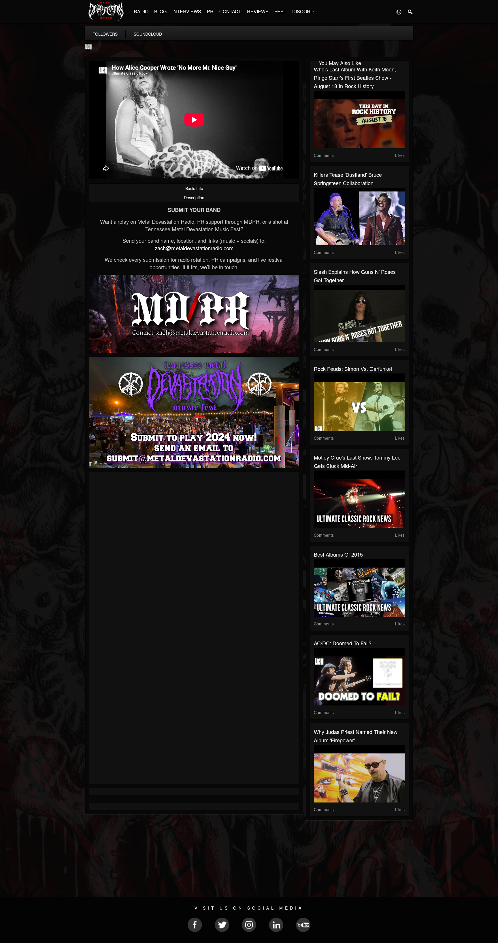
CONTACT (230, 11)
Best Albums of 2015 (338, 554)
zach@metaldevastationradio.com (194, 248)
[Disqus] (194, 553)
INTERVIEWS (186, 11)
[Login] (399, 11)
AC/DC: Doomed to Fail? (342, 643)
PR (210, 11)
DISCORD (303, 11)
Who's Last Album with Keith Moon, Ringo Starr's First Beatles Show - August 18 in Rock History (355, 77)
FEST (280, 11)
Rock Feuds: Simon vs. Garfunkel (353, 368)
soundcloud (148, 34)
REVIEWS (258, 11)
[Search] (410, 11)
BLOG (160, 11)
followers (105, 34)
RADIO (141, 11)
